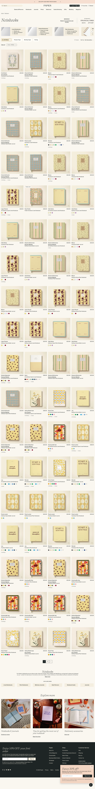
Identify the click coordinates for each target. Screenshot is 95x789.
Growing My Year (52, 445)
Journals (87, 685)
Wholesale (51, 760)
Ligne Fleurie (4, 209)
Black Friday (65, 755)
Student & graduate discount (69, 753)
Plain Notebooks (24, 685)
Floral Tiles (51, 411)
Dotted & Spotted (5, 375)
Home (2, 13)
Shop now (66, 735)
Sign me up (87, 776)
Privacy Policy (27, 762)
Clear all (3, 45)
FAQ (80, 750)
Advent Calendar (66, 758)
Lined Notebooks (8, 685)
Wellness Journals (39, 685)
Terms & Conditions (20, 762)
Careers (51, 763)
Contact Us (81, 758)
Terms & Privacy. (88, 779)
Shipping (81, 753)
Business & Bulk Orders (54, 758)
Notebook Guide (71, 685)
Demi (26, 375)
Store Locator (65, 760)
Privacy (46, 770)
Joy (72, 411)
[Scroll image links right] (92, 31)
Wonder (50, 141)
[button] (92, 767)
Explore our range (5, 735)
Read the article (36, 737)
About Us (51, 750)
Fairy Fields (27, 209)
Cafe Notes (4, 107)
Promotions (65, 750)
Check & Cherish (29, 73)
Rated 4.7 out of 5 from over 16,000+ (66, 21)
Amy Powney (4, 75)
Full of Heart (51, 480)
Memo (49, 73)
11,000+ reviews (87, 763)
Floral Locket (28, 141)
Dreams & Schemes (76, 73)
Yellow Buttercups (29, 411)
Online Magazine (53, 753)
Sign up (32, 759)
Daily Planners (55, 685)
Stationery (7, 13)
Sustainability (52, 755)
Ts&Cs (51, 770)
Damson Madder (29, 75)
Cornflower (4, 73)
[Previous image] (3, 60)
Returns (80, 755)
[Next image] (21, 60)
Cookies (57, 770)
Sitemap (64, 763)
